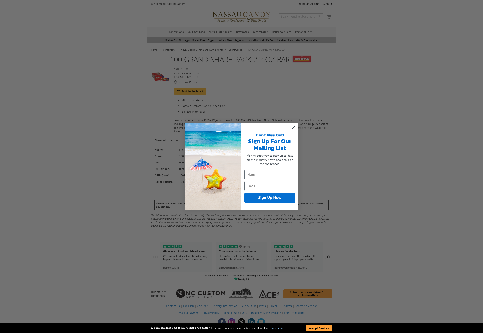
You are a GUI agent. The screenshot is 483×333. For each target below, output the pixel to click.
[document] (241, 328)
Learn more (276, 328)
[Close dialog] (293, 127)
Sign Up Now (269, 197)
